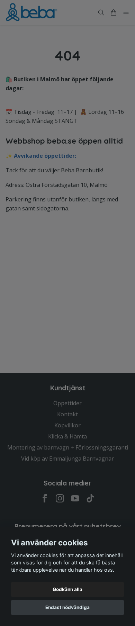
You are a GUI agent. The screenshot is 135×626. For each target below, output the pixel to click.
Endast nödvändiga (67, 607)
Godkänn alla (67, 589)
